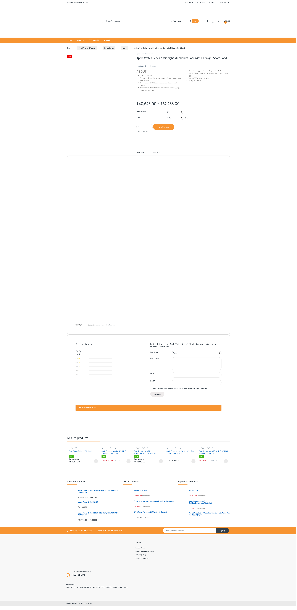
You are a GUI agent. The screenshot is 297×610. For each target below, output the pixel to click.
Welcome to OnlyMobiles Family (77, 2)
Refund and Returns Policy (145, 551)
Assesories (107, 40)
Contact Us (202, 2)
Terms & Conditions (142, 558)
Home (70, 40)
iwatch (142, 54)
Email (152, 381)
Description (142, 152)
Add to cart (165, 127)
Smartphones (109, 48)
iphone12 (140, 448)
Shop (212, 2)
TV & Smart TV (94, 40)
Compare (153, 66)
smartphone (79, 40)
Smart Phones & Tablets (87, 48)
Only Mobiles (72, 603)
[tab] (142, 153)
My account (190, 2)
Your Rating (154, 352)
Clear (186, 118)
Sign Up (222, 530)
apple (124, 48)
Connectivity (141, 111)
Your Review (154, 358)
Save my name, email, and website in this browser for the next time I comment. (180, 388)
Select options (95, 461)
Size (138, 117)
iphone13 (108, 448)
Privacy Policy (140, 548)
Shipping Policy (141, 555)
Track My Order (225, 2)
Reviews (156, 152)
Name (152, 373)
